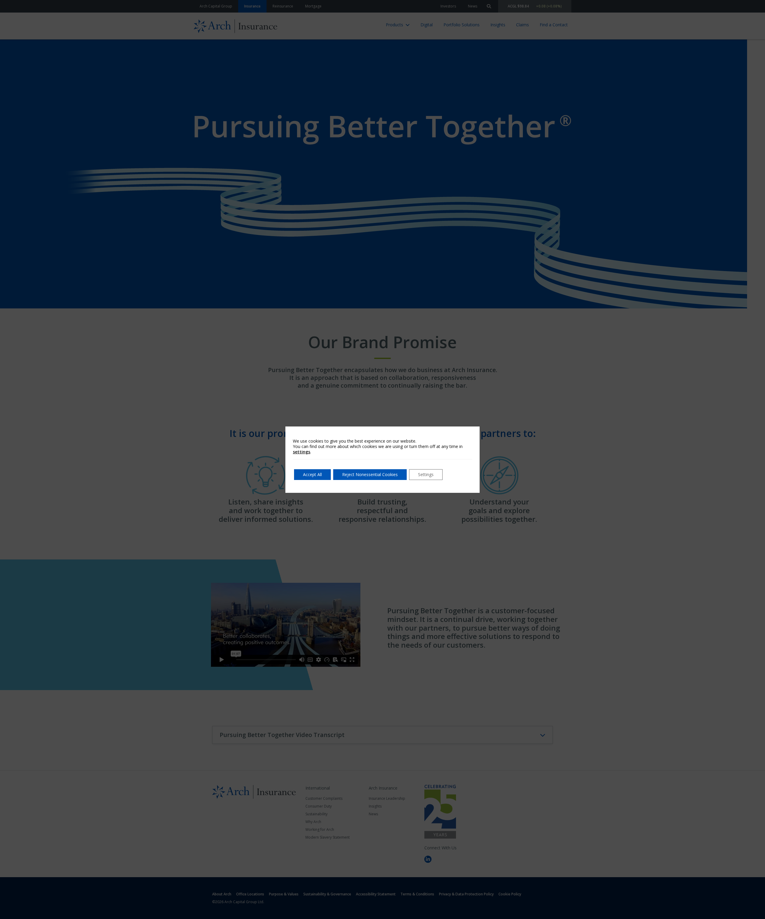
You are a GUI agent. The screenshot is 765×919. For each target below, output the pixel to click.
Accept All (312, 474)
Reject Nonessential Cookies (370, 474)
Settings (426, 474)
